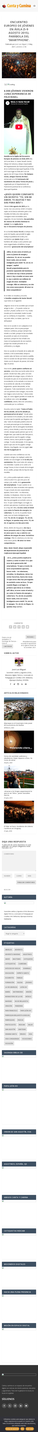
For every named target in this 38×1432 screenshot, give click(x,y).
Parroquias (10, 1020)
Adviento (18, 950)
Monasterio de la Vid (13, 996)
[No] (35, 1424)
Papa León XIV (25, 1011)
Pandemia (19, 1006)
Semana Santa (11, 1034)
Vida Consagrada (12, 1039)
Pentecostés (10, 1025)
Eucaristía (9, 978)
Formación (9, 982)
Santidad (22, 1029)
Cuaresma (22, 964)
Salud (30, 1025)
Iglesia (19, 982)
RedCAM (22, 1025)
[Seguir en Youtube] (26, 1405)
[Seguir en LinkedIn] (20, 1405)
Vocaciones (27, 1039)
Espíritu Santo (23, 973)
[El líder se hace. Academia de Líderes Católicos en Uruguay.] (19, 812)
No (22, 1429)
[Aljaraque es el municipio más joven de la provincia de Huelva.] (19, 708)
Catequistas (10, 964)
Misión (28, 992)
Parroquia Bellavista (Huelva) (17, 1015)
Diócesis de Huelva (12, 968)
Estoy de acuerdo (12, 1429)
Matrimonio (18, 992)
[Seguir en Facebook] (4, 1405)
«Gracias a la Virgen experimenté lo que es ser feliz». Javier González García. (18, 793)
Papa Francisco (11, 1011)
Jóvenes (19, 47)
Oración (8, 1006)
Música (28, 996)
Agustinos (27, 954)
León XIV (23, 987)
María (7, 992)
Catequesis (28, 959)
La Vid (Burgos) (11, 987)
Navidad (8, 1001)
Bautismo (17, 959)
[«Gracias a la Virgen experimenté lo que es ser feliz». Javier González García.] (19, 777)
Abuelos (8, 950)
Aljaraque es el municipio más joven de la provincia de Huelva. (18, 724)
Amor (7, 959)
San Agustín (10, 1029)
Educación (9, 973)
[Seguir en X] (9, 1405)
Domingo (27, 968)
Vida (30, 1034)
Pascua (20, 1020)
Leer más (30, 1429)
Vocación (9, 1043)
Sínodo (23, 1034)
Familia (19, 978)
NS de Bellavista (21, 1001)
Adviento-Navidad (12, 954)
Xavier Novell (18, 232)
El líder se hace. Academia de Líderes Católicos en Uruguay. (18, 827)
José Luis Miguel (20, 44)
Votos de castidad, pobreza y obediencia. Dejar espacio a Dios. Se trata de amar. (18, 758)
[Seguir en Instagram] (15, 1405)
